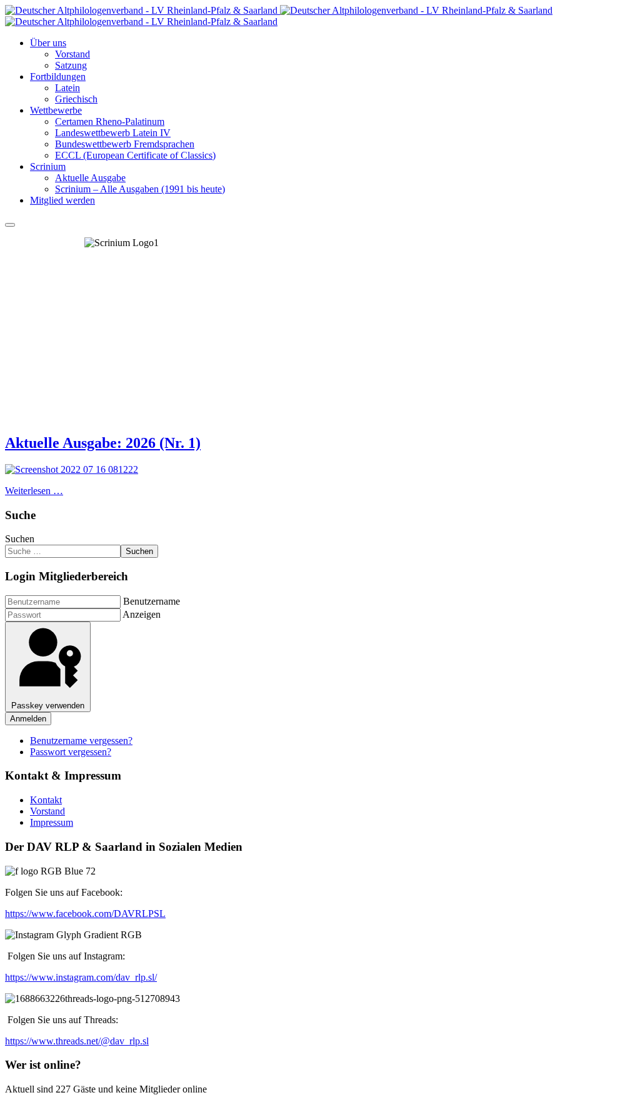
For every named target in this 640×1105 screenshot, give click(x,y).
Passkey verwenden (47, 705)
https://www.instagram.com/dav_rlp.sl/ (81, 977)
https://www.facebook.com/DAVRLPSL (85, 913)
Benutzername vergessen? (81, 740)
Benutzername (151, 601)
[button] (48, 42)
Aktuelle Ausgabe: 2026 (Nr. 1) (103, 443)
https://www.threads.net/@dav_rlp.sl (77, 1041)
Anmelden (28, 718)
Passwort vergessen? (70, 751)
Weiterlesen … (34, 490)
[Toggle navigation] (10, 225)
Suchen (19, 538)
